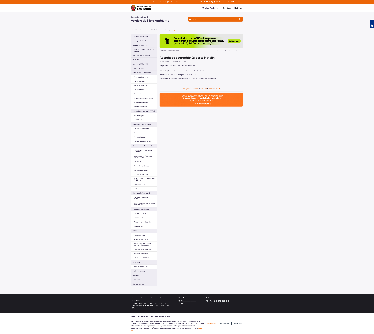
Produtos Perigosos (141, 174)
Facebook (195, 89)
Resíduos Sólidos (139, 271)
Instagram (186, 89)
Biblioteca (136, 280)
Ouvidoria (171, 1)
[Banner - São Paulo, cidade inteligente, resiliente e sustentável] (201, 100)
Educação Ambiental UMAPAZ (144, 111)
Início (132, 30)
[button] (241, 50)
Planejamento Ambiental (142, 124)
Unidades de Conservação (143, 98)
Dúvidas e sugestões (188, 301)
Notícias (136, 60)
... (232, 50)
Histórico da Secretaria (141, 55)
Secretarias (140, 30)
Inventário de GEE (140, 218)
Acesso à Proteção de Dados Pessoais (143, 50)
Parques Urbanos (140, 90)
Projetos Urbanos (140, 137)
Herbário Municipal (140, 85)
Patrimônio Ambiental (141, 129)
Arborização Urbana (141, 77)
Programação (139, 116)
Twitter (211, 89)
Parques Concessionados (143, 94)
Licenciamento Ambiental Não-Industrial (143, 156)
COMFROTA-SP (139, 226)
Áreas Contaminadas (141, 166)
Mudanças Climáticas (141, 209)
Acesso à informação (137, 1)
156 (177, 1)
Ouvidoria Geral (138, 284)
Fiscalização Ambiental (141, 193)
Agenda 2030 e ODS (140, 64)
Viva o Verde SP (138, 68)
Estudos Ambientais (141, 170)
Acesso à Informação (164, 30)
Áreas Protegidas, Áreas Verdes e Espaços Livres (142, 244)
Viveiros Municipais (140, 107)
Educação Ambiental (141, 258)
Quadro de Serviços (140, 45)
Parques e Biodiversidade (142, 73)
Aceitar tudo (224, 323)
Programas (136, 262)
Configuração (211, 323)
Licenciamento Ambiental (142, 146)
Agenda (176, 30)
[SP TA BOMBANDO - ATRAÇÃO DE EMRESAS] (201, 41)
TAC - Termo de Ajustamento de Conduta (144, 204)
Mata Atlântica (139, 235)
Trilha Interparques (141, 102)
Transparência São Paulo (152, 1)
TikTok (217, 89)
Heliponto (137, 162)
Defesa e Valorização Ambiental (141, 198)
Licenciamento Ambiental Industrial (143, 151)
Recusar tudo (237, 323)
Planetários (138, 120)
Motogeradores (139, 184)
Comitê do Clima (140, 214)
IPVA (135, 189)
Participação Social (140, 41)
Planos (135, 231)
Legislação (164, 1)
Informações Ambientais (142, 141)
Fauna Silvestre (139, 81)
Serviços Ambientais (141, 254)
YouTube (203, 89)
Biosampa (137, 133)
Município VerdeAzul (141, 267)
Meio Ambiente (151, 30)
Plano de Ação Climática (142, 222)
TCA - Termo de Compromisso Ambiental (144, 179)
